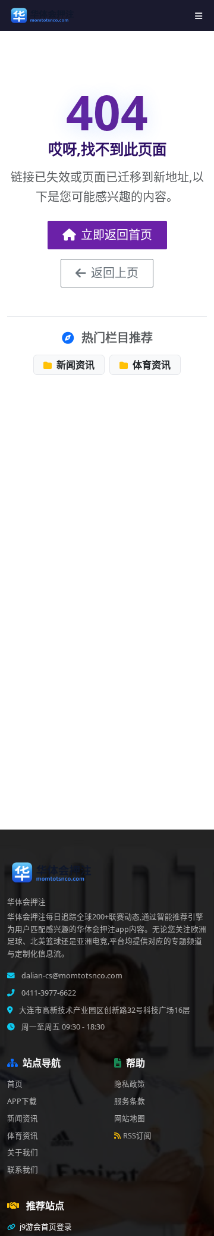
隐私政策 (129, 1084)
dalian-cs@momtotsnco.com (71, 976)
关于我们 (22, 1152)
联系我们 (22, 1170)
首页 (15, 1084)
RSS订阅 (137, 1136)
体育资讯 (150, 364)
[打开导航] (198, 15)
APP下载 (22, 1101)
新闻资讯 (74, 364)
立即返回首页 (116, 235)
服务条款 (129, 1101)
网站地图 (129, 1118)
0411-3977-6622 (48, 993)
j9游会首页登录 (45, 1227)
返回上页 (115, 273)
